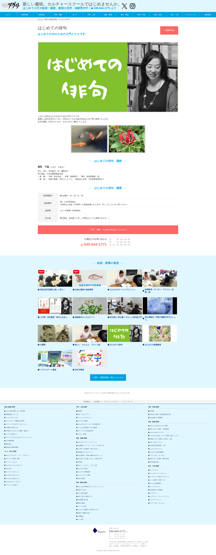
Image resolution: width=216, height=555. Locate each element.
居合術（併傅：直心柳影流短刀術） (161, 414)
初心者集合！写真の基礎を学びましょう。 (160, 318)
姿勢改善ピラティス (12, 414)
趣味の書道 (81, 503)
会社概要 (97, 402)
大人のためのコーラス (157, 432)
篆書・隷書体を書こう (85, 513)
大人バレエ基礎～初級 (13, 458)
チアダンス (153, 493)
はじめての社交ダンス (13, 478)
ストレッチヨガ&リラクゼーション (16, 424)
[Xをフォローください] (124, 5)
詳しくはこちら (108, 204)
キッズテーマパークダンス (158, 473)
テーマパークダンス (12, 472)
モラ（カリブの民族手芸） (86, 431)
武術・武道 (141, 15)
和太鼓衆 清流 (154, 462)
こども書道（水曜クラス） (158, 480)
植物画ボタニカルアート (85, 317)
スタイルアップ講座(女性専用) (15, 421)
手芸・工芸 (91, 15)
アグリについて (191, 15)
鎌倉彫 (80, 411)
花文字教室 (79, 370)
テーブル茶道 (82, 506)
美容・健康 (58, 15)
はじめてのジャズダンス (13, 482)
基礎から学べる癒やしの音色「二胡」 (161, 439)
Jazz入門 (9, 468)
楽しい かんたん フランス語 (87, 345)
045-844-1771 (95, 244)
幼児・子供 (174, 15)
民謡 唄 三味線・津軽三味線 (159, 458)
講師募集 (208, 15)
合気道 (152, 411)
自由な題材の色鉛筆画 (84, 290)
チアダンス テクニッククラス (159, 496)
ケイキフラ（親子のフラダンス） (160, 476)
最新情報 (25, 15)
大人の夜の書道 (83, 493)
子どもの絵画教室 (155, 483)
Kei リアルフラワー (84, 414)
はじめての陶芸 (83, 421)
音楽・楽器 (158, 15)
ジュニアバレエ (155, 486)
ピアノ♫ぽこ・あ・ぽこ (157, 455)
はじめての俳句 (116, 345)
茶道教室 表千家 (83, 500)
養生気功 (8, 444)
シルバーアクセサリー (85, 417)
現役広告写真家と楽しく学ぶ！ (52, 290)
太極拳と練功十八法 (12, 427)
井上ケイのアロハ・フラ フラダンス (17, 455)
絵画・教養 (108, 15)
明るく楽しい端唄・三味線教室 (159, 429)
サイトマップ (127, 402)
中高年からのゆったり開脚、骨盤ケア (17, 431)
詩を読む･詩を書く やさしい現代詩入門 (126, 317)
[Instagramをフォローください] (131, 5)
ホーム (8, 15)
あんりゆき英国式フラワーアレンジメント (91, 486)
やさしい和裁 (82, 434)
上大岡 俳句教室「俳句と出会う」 (54, 317)
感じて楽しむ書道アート (85, 496)
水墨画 (42, 345)
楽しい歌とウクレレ (156, 442)
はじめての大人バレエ (13, 475)
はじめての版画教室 (153, 345)
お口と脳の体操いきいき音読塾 (15, 411)
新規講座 (41, 15)
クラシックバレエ (11, 462)
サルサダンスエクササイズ (14, 465)
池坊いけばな (82, 490)
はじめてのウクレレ (156, 449)
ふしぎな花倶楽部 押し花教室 (87, 427)
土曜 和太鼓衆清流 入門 (157, 445)
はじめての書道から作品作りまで (88, 509)
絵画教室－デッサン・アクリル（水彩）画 (159, 290)
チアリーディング (155, 500)
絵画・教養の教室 (50, 19)
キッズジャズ (154, 470)
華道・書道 (125, 15)
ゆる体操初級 (10, 440)
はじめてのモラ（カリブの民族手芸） (89, 424)
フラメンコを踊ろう (12, 485)
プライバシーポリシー (111, 402)
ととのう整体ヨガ (11, 434)
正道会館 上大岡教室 (156, 417)
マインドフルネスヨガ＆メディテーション (19, 437)
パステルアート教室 (48, 370)
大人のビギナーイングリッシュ (122, 290)
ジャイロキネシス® (12, 417)
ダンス (74, 15)
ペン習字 (80, 519)
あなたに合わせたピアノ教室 (159, 426)
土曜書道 (80, 516)
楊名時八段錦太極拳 (12, 447)
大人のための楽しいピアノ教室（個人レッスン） (165, 435)
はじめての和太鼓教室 (157, 452)
